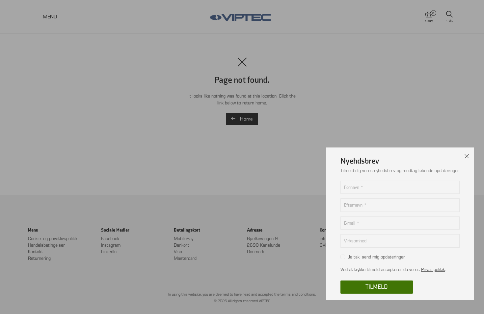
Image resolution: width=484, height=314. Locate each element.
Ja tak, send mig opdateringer (376, 257)
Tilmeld (376, 287)
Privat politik (433, 269)
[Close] (467, 154)
